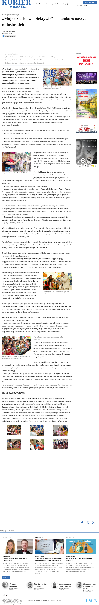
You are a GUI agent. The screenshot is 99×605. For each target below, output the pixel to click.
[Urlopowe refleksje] (5, 585)
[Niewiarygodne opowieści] (30, 585)
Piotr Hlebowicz (92, 573)
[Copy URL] (36, 46)
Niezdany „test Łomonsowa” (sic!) (89, 586)
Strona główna (7, 15)
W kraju (16, 15)
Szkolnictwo (6, 556)
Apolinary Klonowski (64, 588)
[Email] (31, 46)
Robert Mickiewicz (79, 575)
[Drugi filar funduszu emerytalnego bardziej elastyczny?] (81, 546)
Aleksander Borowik (25, 573)
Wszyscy (13, 573)
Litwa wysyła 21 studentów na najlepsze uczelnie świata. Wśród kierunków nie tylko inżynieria (34, 60)
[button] (14, 430)
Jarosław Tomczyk (13, 588)
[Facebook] (18, 46)
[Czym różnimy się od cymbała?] (54, 585)
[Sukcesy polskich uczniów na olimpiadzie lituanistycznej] (18, 546)
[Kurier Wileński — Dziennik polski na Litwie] (16, 4)
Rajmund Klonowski (66, 575)
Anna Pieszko (10, 31)
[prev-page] (3, 595)
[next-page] (6, 595)
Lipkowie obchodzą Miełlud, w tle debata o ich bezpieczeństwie (24, 63)
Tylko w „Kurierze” (40, 556)
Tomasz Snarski (92, 575)
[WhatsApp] (27, 46)
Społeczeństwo (70, 556)
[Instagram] (88, 523)
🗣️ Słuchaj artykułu (9, 36)
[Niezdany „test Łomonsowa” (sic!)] (79, 585)
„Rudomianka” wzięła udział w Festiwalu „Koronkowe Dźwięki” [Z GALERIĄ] (30, 57)
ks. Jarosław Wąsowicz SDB (77, 573)
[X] (22, 46)
